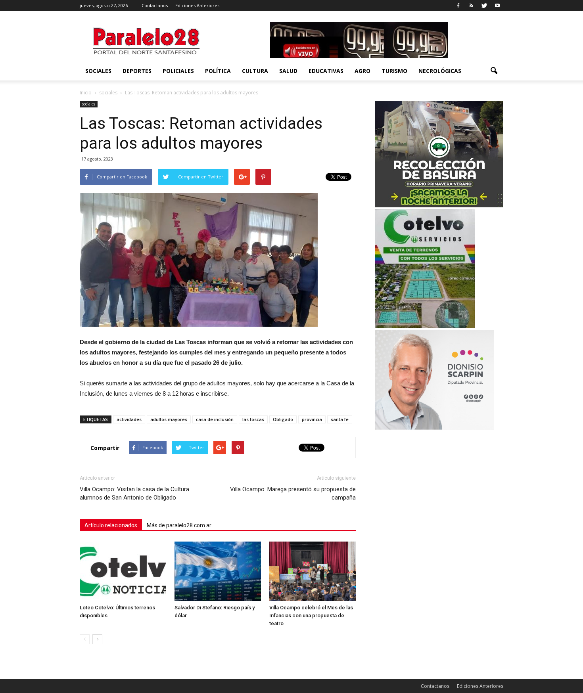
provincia (312, 419)
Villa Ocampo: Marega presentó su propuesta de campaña (293, 493)
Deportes (137, 71)
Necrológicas (439, 71)
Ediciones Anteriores (197, 5)
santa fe (340, 419)
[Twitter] (484, 5)
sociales (98, 71)
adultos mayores (168, 419)
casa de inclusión (215, 419)
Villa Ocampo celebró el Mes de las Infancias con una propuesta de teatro (311, 615)
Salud (288, 71)
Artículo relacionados (110, 525)
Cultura (255, 71)
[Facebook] (458, 5)
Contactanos (155, 5)
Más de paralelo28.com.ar (179, 525)
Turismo (394, 71)
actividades (129, 419)
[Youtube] (497, 5)
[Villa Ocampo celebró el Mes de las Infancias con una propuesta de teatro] (312, 571)
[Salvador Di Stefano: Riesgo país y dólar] (218, 571)
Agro (362, 71)
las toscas (253, 419)
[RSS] (471, 5)
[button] (493, 70)
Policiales (178, 71)
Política (218, 71)
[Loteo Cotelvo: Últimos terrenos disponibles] (123, 571)
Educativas (326, 71)
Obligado (283, 419)
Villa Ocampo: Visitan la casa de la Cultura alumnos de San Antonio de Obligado (134, 493)
